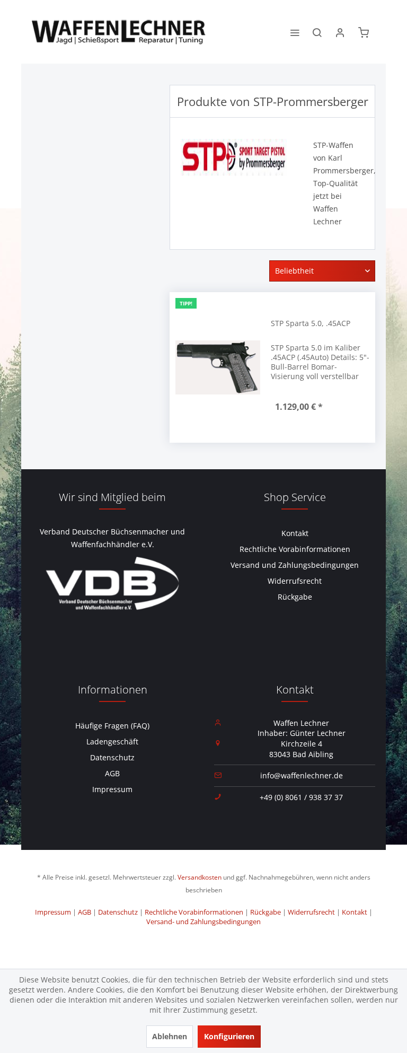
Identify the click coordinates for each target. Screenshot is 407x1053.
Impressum (112, 789)
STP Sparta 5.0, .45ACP (310, 323)
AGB (112, 773)
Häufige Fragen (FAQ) (112, 726)
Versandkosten (200, 877)
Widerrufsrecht (295, 581)
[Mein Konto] (340, 31)
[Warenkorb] (363, 31)
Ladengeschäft (112, 741)
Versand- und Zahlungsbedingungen (203, 921)
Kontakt (294, 533)
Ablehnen (169, 1036)
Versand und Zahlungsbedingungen (295, 565)
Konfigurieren (229, 1036)
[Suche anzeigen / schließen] (317, 31)
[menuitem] (294, 31)
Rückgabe (295, 597)
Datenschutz (112, 757)
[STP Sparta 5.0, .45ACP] (217, 367)
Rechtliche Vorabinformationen (295, 549)
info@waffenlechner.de (301, 775)
